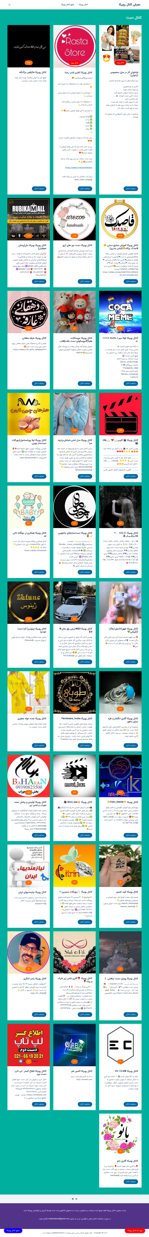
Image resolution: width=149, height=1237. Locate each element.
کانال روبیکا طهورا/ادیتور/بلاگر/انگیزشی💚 (123, 630)
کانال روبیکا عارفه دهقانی (34, 338)
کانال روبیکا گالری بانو (127, 1161)
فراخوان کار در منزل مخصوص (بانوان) (124, 74)
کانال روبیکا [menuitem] (83, 4)
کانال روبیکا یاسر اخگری (34, 978)
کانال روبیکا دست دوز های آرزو (77, 245)
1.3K (74, 430)
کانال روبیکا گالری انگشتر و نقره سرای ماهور (123, 720)
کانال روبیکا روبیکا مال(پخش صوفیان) (32, 247)
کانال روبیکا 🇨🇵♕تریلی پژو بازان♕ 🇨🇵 (75, 630)
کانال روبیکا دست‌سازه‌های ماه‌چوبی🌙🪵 (75, 534)
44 (29, 969)
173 (120, 792)
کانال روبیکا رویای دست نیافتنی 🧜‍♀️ (121, 978)
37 (74, 1061)
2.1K (120, 328)
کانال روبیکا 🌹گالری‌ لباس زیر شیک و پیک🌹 (75, 980)
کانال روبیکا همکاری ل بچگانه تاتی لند (29, 534)
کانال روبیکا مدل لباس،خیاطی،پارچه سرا (75, 441)
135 (28, 792)
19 (28, 1061)
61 (120, 969)
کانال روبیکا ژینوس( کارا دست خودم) (31, 630)
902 (74, 523)
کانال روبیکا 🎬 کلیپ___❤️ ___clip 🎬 (120, 441)
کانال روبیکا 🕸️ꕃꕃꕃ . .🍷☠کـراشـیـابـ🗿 (125, 534)
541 (28, 523)
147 (74, 792)
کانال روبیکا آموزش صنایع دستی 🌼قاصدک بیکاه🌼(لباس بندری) (120, 247)
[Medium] (76, 1199)
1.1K (120, 523)
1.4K (120, 430)
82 (29, 882)
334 (74, 619)
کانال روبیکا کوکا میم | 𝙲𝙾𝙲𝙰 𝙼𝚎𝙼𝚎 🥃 (120, 339)
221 (74, 709)
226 (120, 709)
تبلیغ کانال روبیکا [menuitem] (67, 4)
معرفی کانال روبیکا (129, 4)
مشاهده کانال (130, 189)
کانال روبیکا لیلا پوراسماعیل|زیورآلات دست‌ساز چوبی (29, 441)
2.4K (28, 235)
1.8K (28, 328)
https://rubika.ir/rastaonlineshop (78, 167)
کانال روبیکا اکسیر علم (81, 1071)
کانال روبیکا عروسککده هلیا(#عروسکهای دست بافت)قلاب (76, 339)
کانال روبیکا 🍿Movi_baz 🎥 (78, 802)
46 (74, 968)
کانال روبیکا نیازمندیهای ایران (32, 892)
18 (120, 1151)
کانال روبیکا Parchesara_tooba (76, 718)
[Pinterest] (73, 1199)
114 (74, 882)
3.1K (74, 235)
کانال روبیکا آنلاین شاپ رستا (78, 72)
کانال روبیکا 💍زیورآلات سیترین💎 (75, 892)
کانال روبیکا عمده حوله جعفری (32, 718)
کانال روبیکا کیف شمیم (127, 892)
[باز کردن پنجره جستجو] (9, 5)
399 (120, 619)
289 (28, 619)
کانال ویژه (120, 62)
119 (120, 882)
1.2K (28, 430)
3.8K (120, 235)
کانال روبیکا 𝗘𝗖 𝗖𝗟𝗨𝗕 (126, 1071)
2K (74, 328)
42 (120, 1061)
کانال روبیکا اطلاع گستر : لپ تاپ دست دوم (30, 1072)
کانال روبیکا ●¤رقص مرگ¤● (32, 72)
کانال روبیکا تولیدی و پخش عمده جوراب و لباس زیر (30, 803)
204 (28, 709)
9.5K (28, 62)
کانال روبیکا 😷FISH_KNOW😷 (122, 802)
